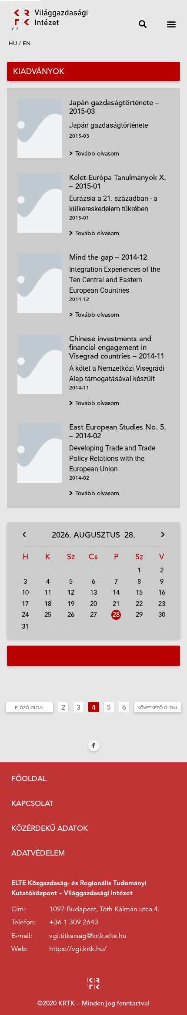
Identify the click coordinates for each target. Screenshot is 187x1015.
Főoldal (29, 778)
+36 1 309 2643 (73, 922)
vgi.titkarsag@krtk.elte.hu (88, 935)
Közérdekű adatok (49, 828)
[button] (142, 24)
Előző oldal (29, 707)
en (26, 43)
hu (13, 43)
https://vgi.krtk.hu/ (78, 948)
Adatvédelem (38, 853)
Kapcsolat (32, 803)
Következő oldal (157, 707)
